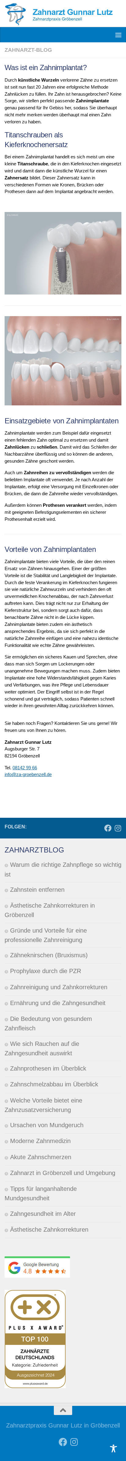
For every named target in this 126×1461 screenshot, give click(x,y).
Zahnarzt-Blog (28, 50)
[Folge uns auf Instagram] (117, 828)
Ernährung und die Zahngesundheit (58, 1003)
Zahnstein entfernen (37, 889)
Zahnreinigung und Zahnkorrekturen (58, 987)
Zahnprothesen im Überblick (48, 1068)
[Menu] (118, 34)
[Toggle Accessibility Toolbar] (113, 1448)
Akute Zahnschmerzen (40, 1157)
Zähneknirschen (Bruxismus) (49, 955)
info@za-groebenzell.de (28, 774)
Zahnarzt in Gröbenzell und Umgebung (62, 1173)
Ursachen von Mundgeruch (46, 1125)
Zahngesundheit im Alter (43, 1213)
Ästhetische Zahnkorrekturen (49, 1229)
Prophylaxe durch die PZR (45, 971)
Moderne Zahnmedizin (40, 1141)
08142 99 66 (25, 767)
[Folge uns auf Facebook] (108, 828)
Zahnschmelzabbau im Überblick (54, 1084)
